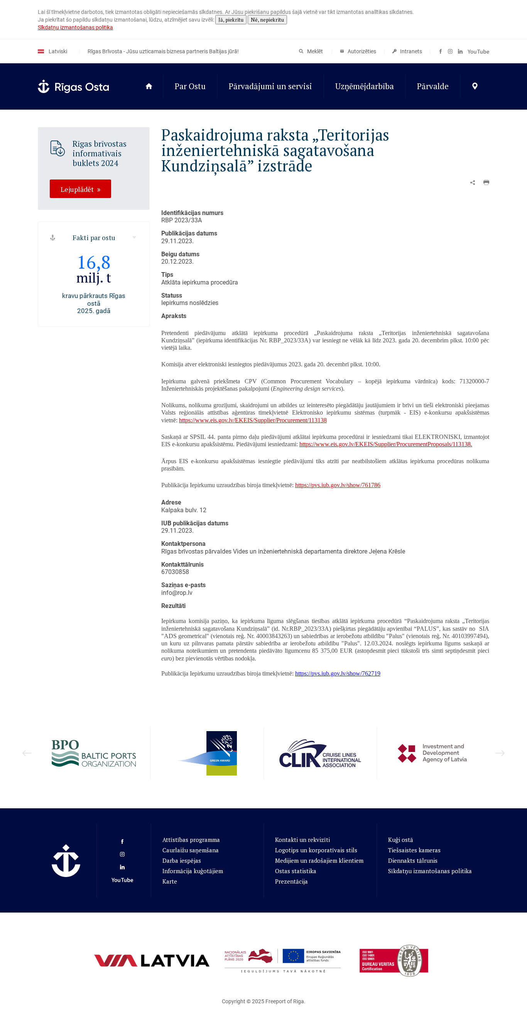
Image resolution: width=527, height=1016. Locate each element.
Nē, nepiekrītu (267, 19)
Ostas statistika (295, 871)
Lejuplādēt (77, 188)
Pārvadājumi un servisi (270, 86)
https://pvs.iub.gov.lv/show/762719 (337, 673)
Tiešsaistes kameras (414, 850)
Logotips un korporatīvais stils (316, 850)
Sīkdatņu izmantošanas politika (75, 27)
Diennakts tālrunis (412, 860)
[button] (486, 182)
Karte (169, 881)
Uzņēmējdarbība (364, 86)
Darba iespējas (181, 860)
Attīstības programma (191, 839)
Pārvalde (433, 86)
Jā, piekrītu (230, 19)
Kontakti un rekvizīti (302, 839)
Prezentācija (291, 881)
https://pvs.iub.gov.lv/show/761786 (337, 485)
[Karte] (474, 86)
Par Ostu (190, 86)
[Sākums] (148, 86)
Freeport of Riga (284, 1001)
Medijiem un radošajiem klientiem (319, 860)
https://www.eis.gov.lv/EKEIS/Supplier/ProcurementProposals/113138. (385, 444)
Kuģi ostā (400, 839)
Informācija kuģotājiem (192, 871)
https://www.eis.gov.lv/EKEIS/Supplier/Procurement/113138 (253, 420)
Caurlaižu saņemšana (190, 850)
